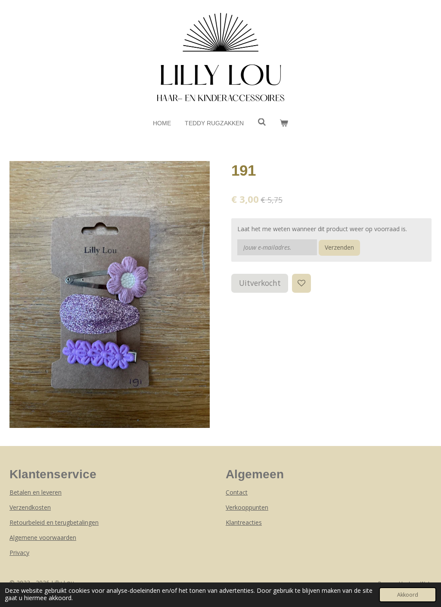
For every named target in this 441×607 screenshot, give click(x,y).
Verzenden (339, 247)
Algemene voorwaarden (42, 537)
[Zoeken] (262, 122)
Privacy (19, 552)
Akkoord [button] (407, 594)
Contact (237, 492)
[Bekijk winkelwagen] (284, 123)
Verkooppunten (247, 507)
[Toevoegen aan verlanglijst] (301, 283)
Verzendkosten (30, 507)
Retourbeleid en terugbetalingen (54, 522)
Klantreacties (244, 522)
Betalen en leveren (35, 492)
